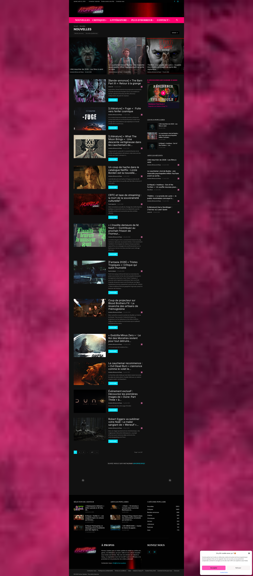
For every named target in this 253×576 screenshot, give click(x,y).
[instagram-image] (83, 480)
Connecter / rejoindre (94, 1)
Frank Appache (112, 204)
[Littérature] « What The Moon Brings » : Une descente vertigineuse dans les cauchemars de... (124, 140)
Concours (176, 570)
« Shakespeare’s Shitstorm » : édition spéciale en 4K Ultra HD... (95, 508)
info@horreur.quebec (119, 563)
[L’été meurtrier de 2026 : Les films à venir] (88, 55)
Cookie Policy (224, 572)
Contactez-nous (120, 1)
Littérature (118, 20)
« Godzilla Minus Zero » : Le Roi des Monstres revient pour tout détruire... (124, 338)
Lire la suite (113, 100)
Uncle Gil (110, 86)
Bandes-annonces (79, 33)
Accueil (76, 26)
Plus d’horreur (141, 20)
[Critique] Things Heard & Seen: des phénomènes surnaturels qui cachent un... (132, 518)
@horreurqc (139, 463)
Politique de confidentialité (105, 570)
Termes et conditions (120, 570)
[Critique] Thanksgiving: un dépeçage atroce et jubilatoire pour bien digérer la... (95, 528)
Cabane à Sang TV (138, 570)
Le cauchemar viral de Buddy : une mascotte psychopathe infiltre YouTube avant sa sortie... (163, 173)
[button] (249, 553)
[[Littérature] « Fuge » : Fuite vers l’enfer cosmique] (90, 118)
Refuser (238, 568)
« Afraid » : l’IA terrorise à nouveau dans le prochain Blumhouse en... (130, 508)
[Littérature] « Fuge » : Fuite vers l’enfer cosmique (124, 110)
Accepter (213, 568)
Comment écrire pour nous (165, 570)
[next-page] (97, 452)
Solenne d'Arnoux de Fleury (77, 72)
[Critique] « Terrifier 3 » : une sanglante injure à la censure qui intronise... (94, 518)
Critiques (99, 20)
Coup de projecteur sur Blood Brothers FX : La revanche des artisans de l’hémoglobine (123, 304)
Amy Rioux (150, 189)
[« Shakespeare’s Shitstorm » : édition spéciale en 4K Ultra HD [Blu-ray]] (79, 507)
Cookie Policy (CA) (150, 570)
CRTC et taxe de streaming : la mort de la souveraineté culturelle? (124, 198)
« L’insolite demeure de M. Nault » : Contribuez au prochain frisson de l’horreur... (123, 229)
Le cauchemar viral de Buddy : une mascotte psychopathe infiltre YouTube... (168, 135)
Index (129, 570)
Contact (163, 20)
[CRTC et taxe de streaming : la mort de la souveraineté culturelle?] (90, 204)
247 (92, 452)
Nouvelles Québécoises (92, 33)
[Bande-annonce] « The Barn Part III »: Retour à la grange (125, 82)
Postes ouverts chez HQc (107, 1)
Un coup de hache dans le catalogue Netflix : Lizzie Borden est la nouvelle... (123, 170)
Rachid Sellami (112, 271)
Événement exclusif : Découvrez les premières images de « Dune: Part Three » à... (123, 395)
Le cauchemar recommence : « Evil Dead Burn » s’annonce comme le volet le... (125, 366)
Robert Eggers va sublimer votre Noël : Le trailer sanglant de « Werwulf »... (123, 422)
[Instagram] (177, 1)
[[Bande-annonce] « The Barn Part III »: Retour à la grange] (90, 90)
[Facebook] (174, 1)
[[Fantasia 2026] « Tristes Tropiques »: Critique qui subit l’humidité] (90, 272)
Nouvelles (82, 20)
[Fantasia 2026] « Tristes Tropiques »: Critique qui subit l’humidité (122, 265)
